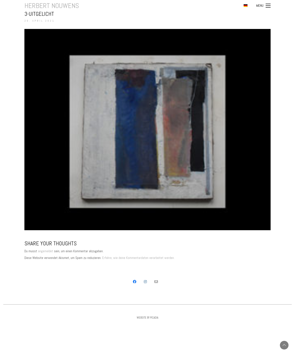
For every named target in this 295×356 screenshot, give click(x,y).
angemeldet (45, 251)
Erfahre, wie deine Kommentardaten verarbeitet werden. (138, 257)
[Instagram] (145, 281)
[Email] (156, 281)
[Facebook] (134, 281)
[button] (263, 6)
